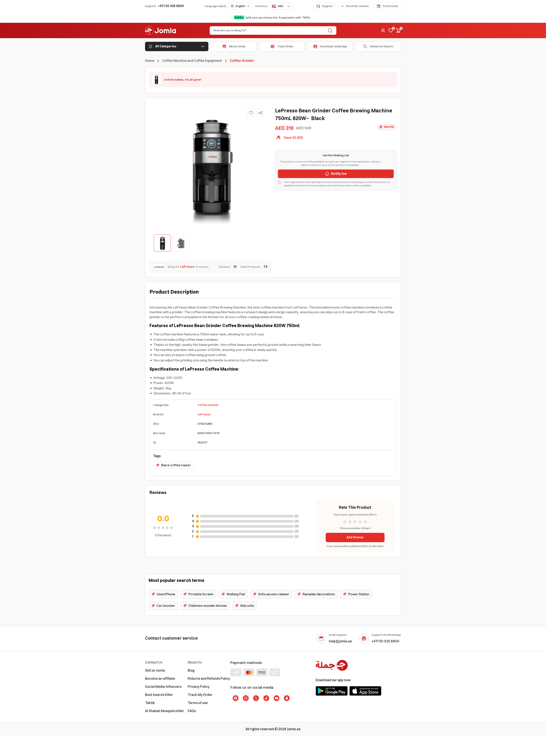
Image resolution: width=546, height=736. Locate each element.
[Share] (260, 113)
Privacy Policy (198, 686)
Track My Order (200, 694)
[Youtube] (276, 698)
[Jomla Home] (160, 30)
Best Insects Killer (159, 694)
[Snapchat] (287, 698)
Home (149, 61)
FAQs (192, 711)
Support (327, 6)
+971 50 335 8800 (171, 6)
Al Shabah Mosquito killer (164, 711)
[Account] (383, 30)
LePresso (204, 414)
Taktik (150, 703)
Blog (191, 670)
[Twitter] (256, 698)
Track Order (390, 6)
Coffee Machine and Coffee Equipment (192, 61)
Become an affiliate (160, 678)
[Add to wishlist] (251, 112)
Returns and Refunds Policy (209, 678)
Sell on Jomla (155, 670)
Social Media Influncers (163, 686)
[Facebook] (235, 698)
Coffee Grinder (208, 405)
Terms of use (198, 703)
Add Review (355, 537)
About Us (195, 662)
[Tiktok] (266, 698)
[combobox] (240, 6)
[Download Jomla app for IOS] (365, 690)
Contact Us (153, 662)
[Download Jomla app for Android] (332, 690)
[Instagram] (246, 698)
